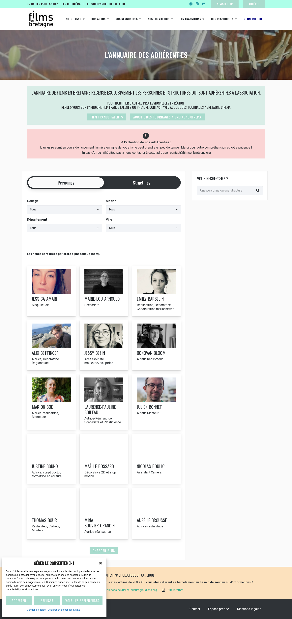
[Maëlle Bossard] (104, 459)
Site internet (175, 590)
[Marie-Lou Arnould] (104, 291)
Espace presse (218, 609)
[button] (100, 563)
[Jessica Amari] (51, 291)
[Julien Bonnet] (156, 402)
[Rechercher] (258, 190)
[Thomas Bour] (51, 513)
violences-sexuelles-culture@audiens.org (131, 590)
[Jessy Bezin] (104, 345)
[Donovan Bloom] (156, 345)
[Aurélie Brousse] (156, 513)
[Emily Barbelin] (156, 291)
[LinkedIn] (203, 4)
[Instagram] (197, 4)
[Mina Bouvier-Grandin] (104, 513)
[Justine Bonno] (51, 459)
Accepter (19, 600)
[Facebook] (191, 4)
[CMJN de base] (41, 19)
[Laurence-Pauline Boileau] (104, 402)
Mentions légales (36, 609)
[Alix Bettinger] (51, 345)
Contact (195, 609)
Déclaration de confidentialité (64, 609)
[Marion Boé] (51, 402)
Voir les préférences (82, 600)
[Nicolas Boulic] (156, 459)
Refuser (47, 600)
